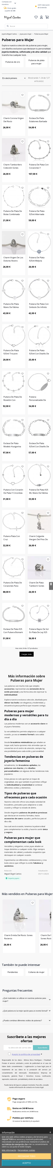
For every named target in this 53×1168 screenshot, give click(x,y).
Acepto (26, 1163)
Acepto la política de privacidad (26, 1054)
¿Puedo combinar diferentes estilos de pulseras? (22, 1020)
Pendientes (13, 972)
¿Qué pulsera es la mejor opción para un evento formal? (25, 1011)
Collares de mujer (36, 972)
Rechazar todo (26, 1156)
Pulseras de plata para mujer (36, 62)
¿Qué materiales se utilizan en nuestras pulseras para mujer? (24, 999)
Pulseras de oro (12, 62)
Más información (9, 1150)
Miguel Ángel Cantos (12, 873)
